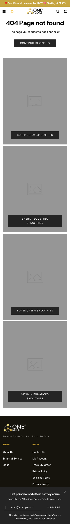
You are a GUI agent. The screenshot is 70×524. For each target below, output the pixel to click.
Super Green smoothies (35, 310)
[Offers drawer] (12, 11)
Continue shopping (35, 43)
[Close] (65, 492)
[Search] (58, 11)
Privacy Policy (21, 518)
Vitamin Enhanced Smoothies (35, 396)
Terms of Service (41, 518)
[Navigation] (4, 11)
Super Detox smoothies (35, 135)
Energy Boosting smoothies (35, 220)
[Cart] (65, 11)
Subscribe (53, 507)
